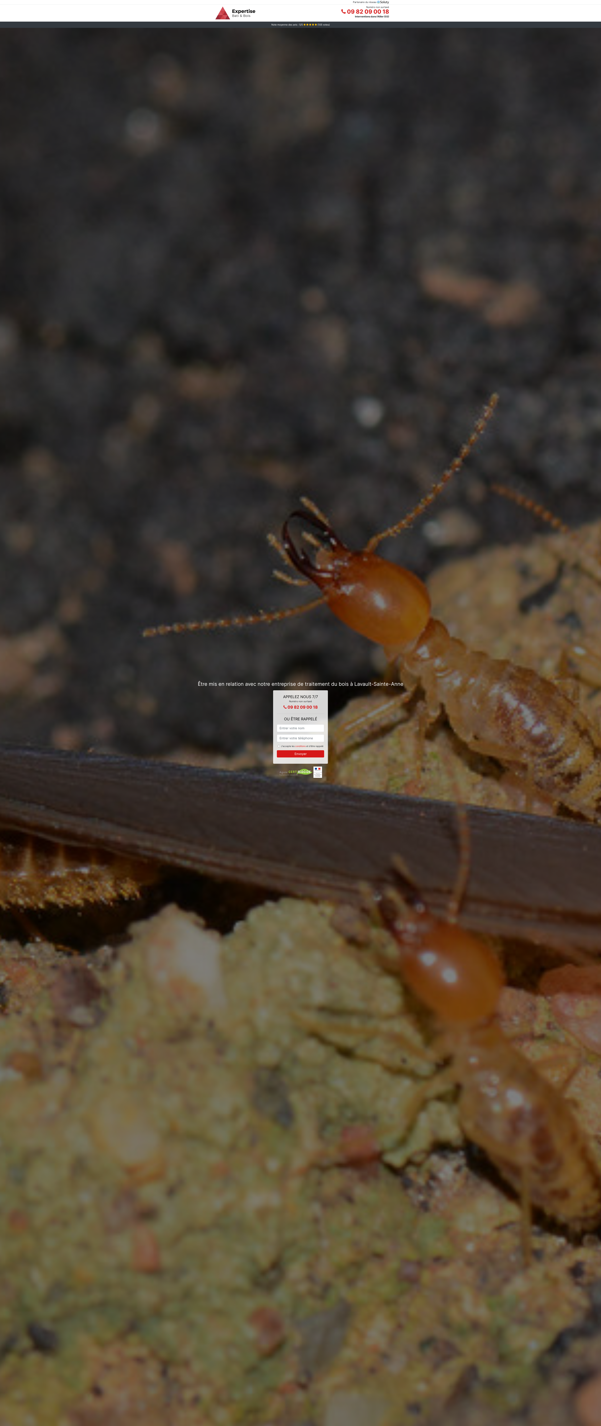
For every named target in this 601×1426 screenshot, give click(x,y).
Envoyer (301, 754)
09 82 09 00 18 (367, 11)
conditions (300, 746)
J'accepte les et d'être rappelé (302, 746)
